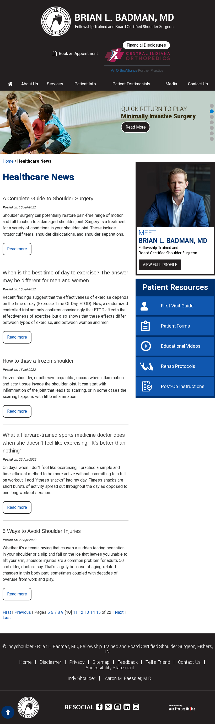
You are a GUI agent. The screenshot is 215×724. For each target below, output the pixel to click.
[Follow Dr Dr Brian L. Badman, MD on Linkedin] (126, 707)
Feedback (127, 662)
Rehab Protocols (178, 366)
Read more (17, 248)
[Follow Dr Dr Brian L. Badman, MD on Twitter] (108, 707)
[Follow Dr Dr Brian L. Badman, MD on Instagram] (136, 707)
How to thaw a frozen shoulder (38, 361)
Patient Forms (175, 326)
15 (98, 612)
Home (8, 161)
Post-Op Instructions (183, 386)
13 (86, 612)
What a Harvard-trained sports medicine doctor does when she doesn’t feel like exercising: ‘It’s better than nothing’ (64, 443)
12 (81, 612)
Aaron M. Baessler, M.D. (128, 678)
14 (92, 612)
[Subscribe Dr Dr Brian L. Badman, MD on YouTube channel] (117, 707)
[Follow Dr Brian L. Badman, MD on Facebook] (99, 707)
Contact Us (198, 83)
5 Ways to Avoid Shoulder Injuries (42, 531)
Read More (136, 126)
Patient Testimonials (131, 83)
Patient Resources (175, 287)
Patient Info (85, 83)
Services (55, 83)
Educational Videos (181, 346)
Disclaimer (50, 662)
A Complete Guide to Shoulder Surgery (48, 198)
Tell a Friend (158, 662)
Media (171, 83)
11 (75, 612)
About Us (29, 83)
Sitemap (101, 662)
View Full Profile (160, 264)
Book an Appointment (78, 53)
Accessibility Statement (109, 667)
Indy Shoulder (81, 678)
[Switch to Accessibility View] (7, 712)
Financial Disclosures (146, 45)
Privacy (77, 662)
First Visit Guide (177, 305)
